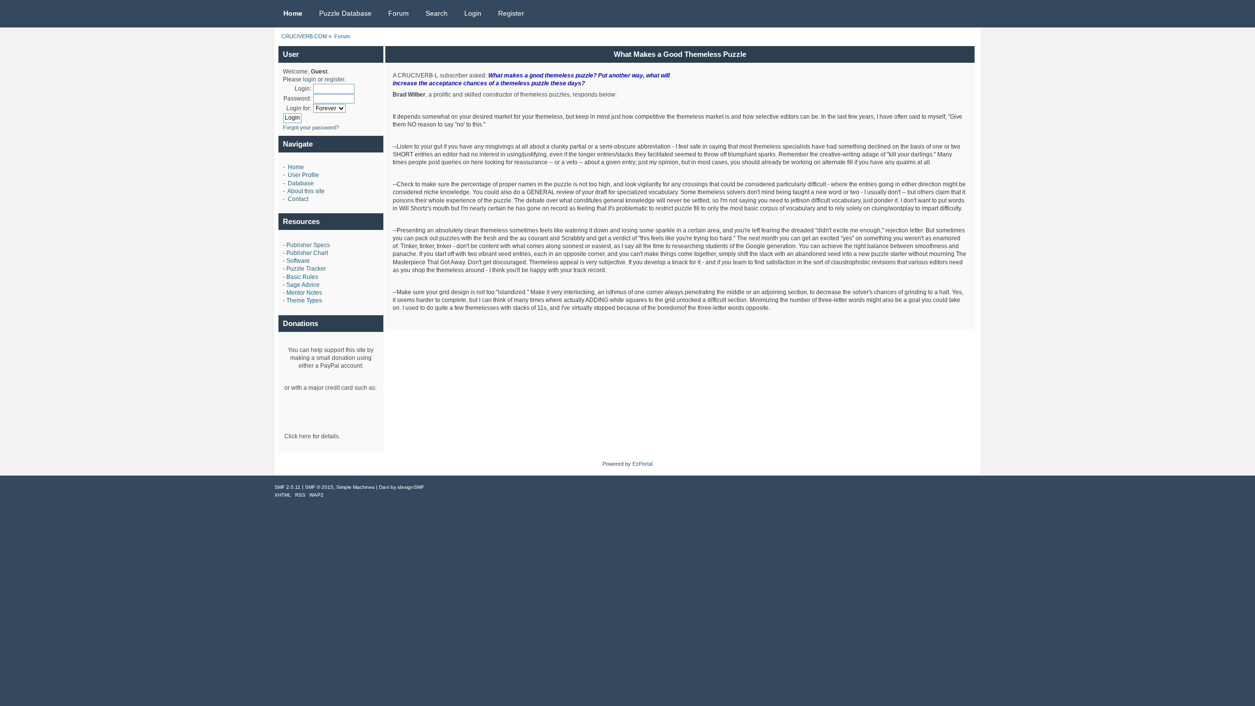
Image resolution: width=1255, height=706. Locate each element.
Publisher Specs (308, 245)
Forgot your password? (311, 127)
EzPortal (642, 464)
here (305, 436)
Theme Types (304, 300)
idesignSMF (411, 487)
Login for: (298, 108)
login (309, 79)
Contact (298, 199)
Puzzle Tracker (306, 268)
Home (296, 167)
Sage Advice (303, 284)
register (334, 79)
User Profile (303, 175)
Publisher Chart (307, 253)
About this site (306, 191)
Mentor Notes (304, 292)
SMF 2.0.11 (288, 487)
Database (301, 183)
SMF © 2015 (319, 487)
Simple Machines (355, 487)
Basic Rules (302, 277)
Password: (297, 98)
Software (298, 260)
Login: (303, 88)
